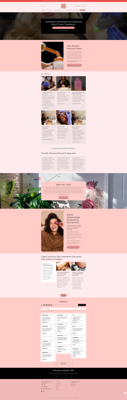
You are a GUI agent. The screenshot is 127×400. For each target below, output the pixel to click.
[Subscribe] (71, 376)
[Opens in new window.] (48, 322)
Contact (57, 390)
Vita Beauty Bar (53, 397)
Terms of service (75, 397)
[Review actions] (54, 315)
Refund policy (65, 397)
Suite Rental (58, 383)
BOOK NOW (63, 27)
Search (57, 388)
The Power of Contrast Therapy (48, 264)
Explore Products (76, 103)
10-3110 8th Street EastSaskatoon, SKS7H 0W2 (46, 383)
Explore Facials (60, 103)
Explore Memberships (73, 246)
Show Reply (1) (45, 336)
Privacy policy (70, 397)
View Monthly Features (63, 30)
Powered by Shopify (59, 397)
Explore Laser (45, 107)
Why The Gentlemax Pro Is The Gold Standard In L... (63, 274)
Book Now (73, 384)
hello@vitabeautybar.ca (46, 388)
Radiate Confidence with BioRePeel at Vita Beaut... (78, 274)
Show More (49, 320)
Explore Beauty (60, 137)
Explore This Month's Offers (74, 64)
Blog (57, 386)
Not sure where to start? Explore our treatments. (63, 147)
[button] (42, 6)
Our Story (58, 381)
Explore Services (75, 142)
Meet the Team (63, 197)
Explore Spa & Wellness (47, 139)
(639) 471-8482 (44, 386)
